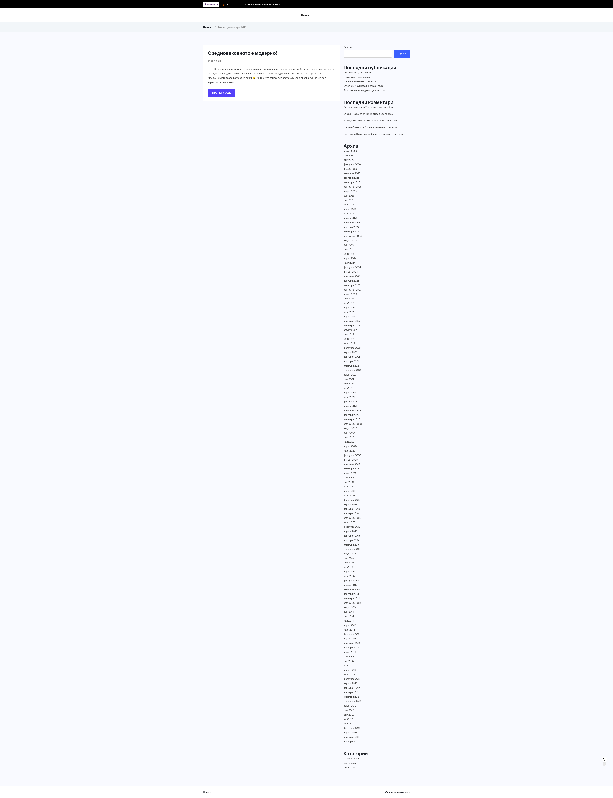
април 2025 (350, 209)
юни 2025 (349, 200)
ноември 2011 (351, 741)
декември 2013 (352, 643)
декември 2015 (352, 535)
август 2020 (350, 428)
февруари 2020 (352, 455)
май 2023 (349, 303)
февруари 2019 (352, 500)
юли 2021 (349, 379)
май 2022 (349, 339)
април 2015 (350, 571)
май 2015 (349, 567)
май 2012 (348, 719)
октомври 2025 (352, 182)
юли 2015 (349, 558)
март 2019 (349, 495)
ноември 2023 (351, 280)
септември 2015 (352, 549)
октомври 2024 (352, 231)
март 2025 (349, 213)
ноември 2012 (351, 692)
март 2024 (349, 262)
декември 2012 (352, 688)
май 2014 (349, 620)
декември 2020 (352, 410)
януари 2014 (350, 638)
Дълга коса (350, 763)
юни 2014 (349, 616)
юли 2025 (349, 195)
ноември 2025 (351, 177)
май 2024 (349, 254)
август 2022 (350, 330)
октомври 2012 (351, 696)
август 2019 (350, 473)
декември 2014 (352, 589)
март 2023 (349, 312)
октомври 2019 (352, 468)
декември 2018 (352, 509)
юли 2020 (349, 432)
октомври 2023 (352, 285)
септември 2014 (352, 602)
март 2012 (349, 723)
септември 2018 (352, 517)
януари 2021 (350, 406)
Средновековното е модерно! (242, 53)
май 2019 (349, 486)
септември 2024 (353, 236)
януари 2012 (350, 732)
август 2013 (350, 652)
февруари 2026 (352, 164)
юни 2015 (349, 562)
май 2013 (349, 665)
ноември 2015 (351, 540)
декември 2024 (352, 222)
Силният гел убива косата (358, 72)
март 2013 (349, 674)
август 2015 (350, 553)
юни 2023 (349, 298)
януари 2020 (351, 459)
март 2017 (349, 522)
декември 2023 (352, 276)
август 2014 (350, 607)
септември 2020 (353, 424)
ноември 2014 (351, 594)
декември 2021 (352, 356)
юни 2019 (349, 482)
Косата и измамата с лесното (360, 81)
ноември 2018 (351, 513)
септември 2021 (352, 370)
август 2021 (350, 374)
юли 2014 (349, 611)
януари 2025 (351, 218)
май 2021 (348, 388)
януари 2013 (350, 683)
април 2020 (350, 446)
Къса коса (349, 767)
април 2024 (350, 258)
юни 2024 (349, 249)
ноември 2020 (351, 415)
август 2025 (350, 191)
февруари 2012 (352, 728)
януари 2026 (351, 168)
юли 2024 (349, 245)
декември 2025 (352, 173)
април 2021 (350, 392)
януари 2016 (350, 531)
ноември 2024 (351, 227)
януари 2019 (350, 504)
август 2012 (350, 705)
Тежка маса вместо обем (357, 77)
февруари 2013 (352, 679)
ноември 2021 (351, 361)
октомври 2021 (351, 365)
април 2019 (350, 491)
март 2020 (350, 450)
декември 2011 (351, 737)
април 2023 (350, 307)
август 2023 (350, 294)
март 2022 (349, 343)
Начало (305, 15)
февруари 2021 (352, 401)
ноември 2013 (351, 647)
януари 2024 (351, 271)
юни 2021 (349, 383)
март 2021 (349, 397)
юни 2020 (349, 437)
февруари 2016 (352, 526)
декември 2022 (352, 321)
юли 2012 (349, 710)
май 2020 (349, 441)
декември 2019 (352, 464)
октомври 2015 (352, 544)
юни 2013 (349, 661)
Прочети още (221, 92)
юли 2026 (349, 155)
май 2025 (349, 204)
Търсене (348, 47)
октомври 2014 (352, 598)
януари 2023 (351, 316)
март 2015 (349, 576)
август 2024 (350, 240)
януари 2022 (350, 352)
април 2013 (350, 670)
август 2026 (350, 151)
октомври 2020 (352, 419)
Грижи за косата (352, 758)
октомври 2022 (352, 325)
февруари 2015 (352, 580)
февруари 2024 (352, 267)
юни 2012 (349, 714)
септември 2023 (353, 289)
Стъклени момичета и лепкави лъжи (261, 4)
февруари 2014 (352, 634)
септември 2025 (353, 186)
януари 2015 (350, 585)
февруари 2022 (352, 347)
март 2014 (349, 629)
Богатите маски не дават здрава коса (364, 90)
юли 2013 (349, 656)
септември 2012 (352, 701)
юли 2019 (349, 477)
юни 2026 (349, 160)
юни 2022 (349, 334)
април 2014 (350, 625)
